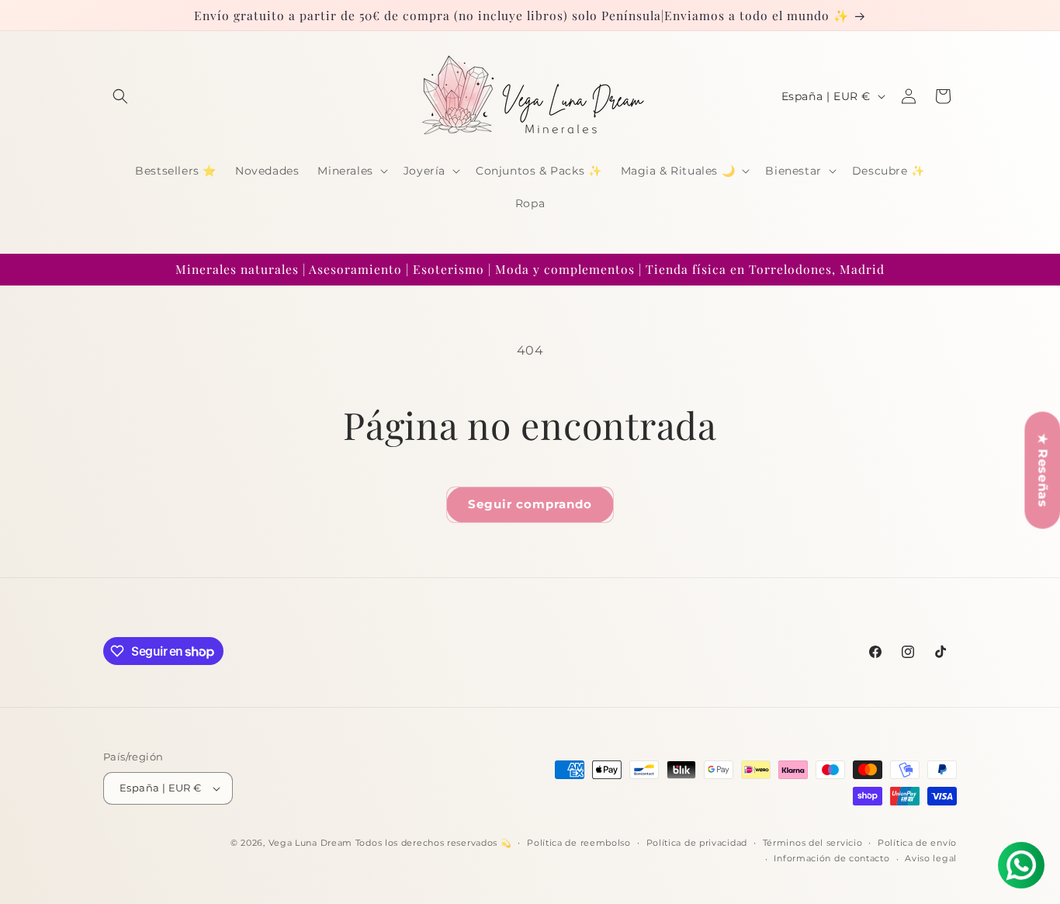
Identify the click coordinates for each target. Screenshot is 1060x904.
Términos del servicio (813, 842)
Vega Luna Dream (310, 842)
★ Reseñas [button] (1042, 470)
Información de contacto (831, 858)
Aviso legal (931, 858)
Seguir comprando (530, 504)
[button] (120, 96)
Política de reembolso (579, 842)
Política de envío (917, 842)
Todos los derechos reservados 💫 (433, 842)
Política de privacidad (696, 842)
